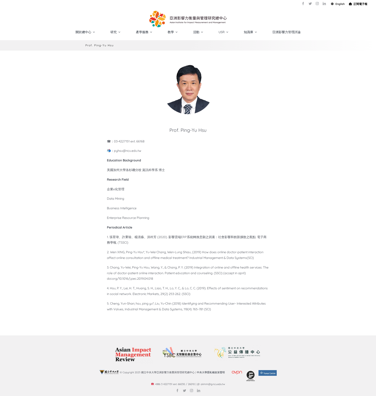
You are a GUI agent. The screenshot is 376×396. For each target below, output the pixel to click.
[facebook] (303, 3)
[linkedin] (324, 3)
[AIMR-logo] (133, 347)
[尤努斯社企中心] (182, 348)
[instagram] (317, 3)
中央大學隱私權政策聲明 (211, 372)
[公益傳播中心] (236, 346)
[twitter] (310, 3)
